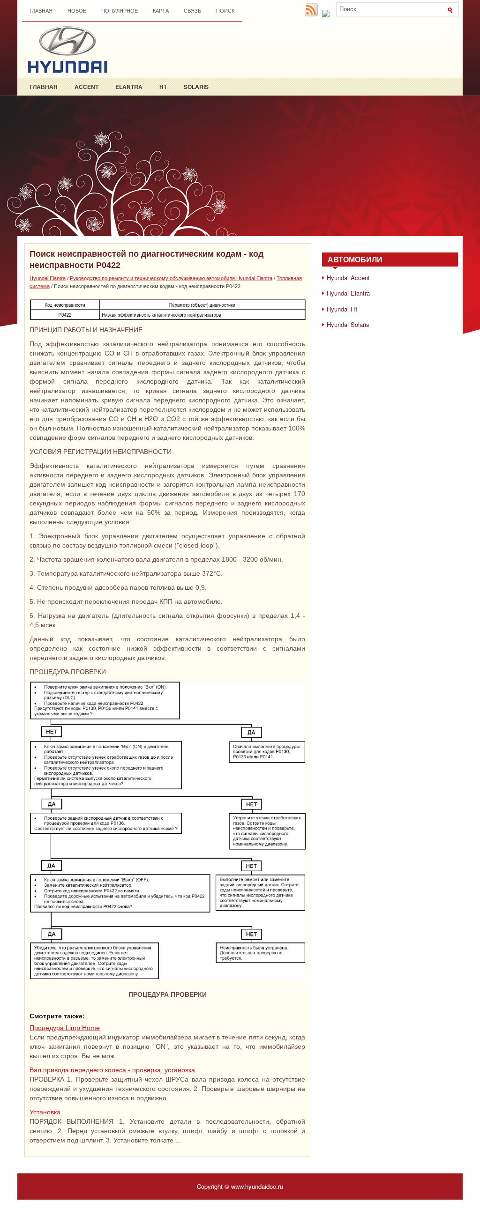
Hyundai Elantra (48, 278)
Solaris (196, 86)
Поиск (225, 11)
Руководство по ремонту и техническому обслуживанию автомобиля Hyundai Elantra (171, 278)
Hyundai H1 (342, 308)
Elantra (128, 86)
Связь (192, 11)
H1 (163, 86)
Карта (161, 11)
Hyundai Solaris (348, 324)
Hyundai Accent (348, 277)
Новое (77, 11)
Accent (86, 86)
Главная (41, 11)
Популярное (119, 11)
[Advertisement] (240, 165)
